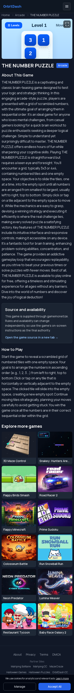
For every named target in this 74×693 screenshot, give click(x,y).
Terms (43, 654)
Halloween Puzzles (39, 672)
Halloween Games (16, 672)
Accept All (54, 686)
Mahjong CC (40, 666)
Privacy (30, 654)
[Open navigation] (67, 6)
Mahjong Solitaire (21, 666)
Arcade (20, 15)
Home (6, 15)
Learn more (62, 678)
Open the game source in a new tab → (31, 337)
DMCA (56, 654)
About (17, 654)
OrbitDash (12, 6)
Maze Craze (56, 666)
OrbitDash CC (60, 672)
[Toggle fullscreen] (67, 24)
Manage (19, 686)
